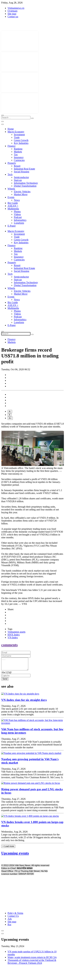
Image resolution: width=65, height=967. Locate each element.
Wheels (11, 188)
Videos (17, 214)
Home (11, 128)
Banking (18, 148)
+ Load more (8, 846)
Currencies (19, 160)
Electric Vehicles (22, 191)
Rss (9, 924)
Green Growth (21, 140)
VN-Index (13, 637)
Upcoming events (15, 853)
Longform (19, 223)
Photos (17, 211)
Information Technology (26, 183)
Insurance (19, 157)
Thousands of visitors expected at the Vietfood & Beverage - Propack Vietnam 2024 (32, 961)
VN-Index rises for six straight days (24, 700)
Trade (17, 137)
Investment (19, 134)
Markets (18, 151)
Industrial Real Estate (24, 168)
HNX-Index (14, 634)
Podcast (18, 217)
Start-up (18, 180)
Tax (16, 154)
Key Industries (21, 143)
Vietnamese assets (16, 631)
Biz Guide (13, 203)
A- (10, 411)
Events (11, 197)
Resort (17, 166)
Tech (10, 174)
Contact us (13, 16)
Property (12, 163)
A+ (10, 418)
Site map (12, 13)
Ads (10, 918)
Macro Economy (16, 131)
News (17, 200)
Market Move (20, 194)
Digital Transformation (25, 185)
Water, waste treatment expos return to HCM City (32, 957)
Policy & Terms (15, 913)
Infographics (20, 220)
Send (5, 679)
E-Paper (12, 225)
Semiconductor (21, 177)
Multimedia (13, 208)
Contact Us (13, 916)
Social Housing (21, 171)
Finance (11, 146)
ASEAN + (13, 205)
